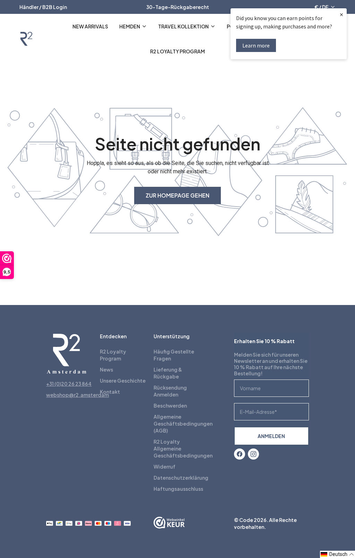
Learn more (256, 45)
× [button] (341, 14)
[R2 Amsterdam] (26, 39)
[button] (337, 554)
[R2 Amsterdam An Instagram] (253, 454)
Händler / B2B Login (43, 7)
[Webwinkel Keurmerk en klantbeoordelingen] (169, 523)
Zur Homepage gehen (177, 195)
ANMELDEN (271, 436)
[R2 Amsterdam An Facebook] (239, 454)
